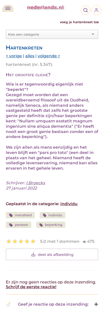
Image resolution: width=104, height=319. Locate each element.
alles (29, 56)
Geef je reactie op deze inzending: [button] (53, 304)
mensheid (23, 215)
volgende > (49, 56)
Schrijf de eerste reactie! (31, 286)
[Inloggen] (96, 10)
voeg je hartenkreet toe (79, 22)
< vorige (14, 56)
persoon (21, 225)
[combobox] (49, 34)
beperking (53, 225)
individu (68, 203)
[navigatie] (8, 8)
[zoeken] (85, 10)
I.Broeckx (35, 182)
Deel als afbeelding (55, 254)
